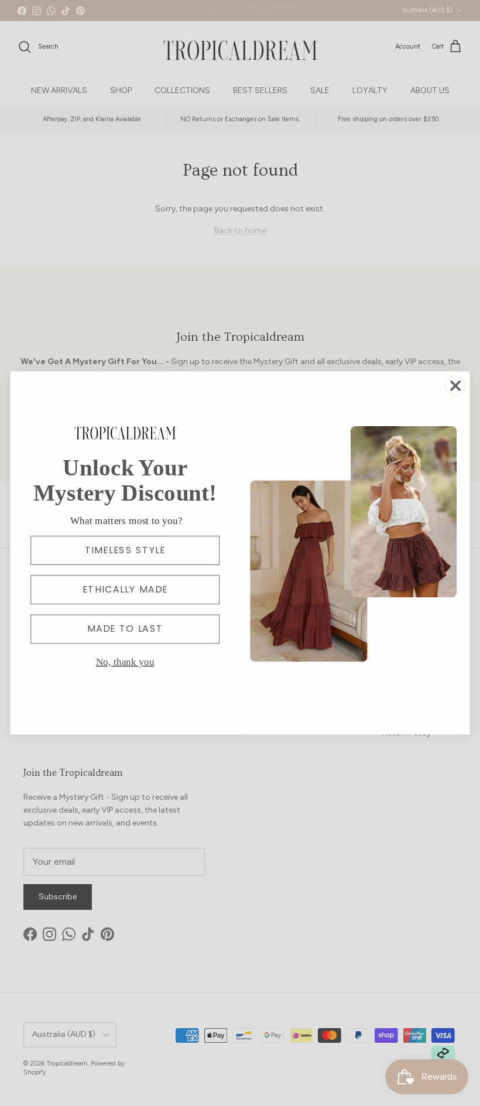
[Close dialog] (455, 385)
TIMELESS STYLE (125, 550)
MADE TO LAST (125, 628)
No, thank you (125, 661)
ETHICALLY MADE (125, 589)
